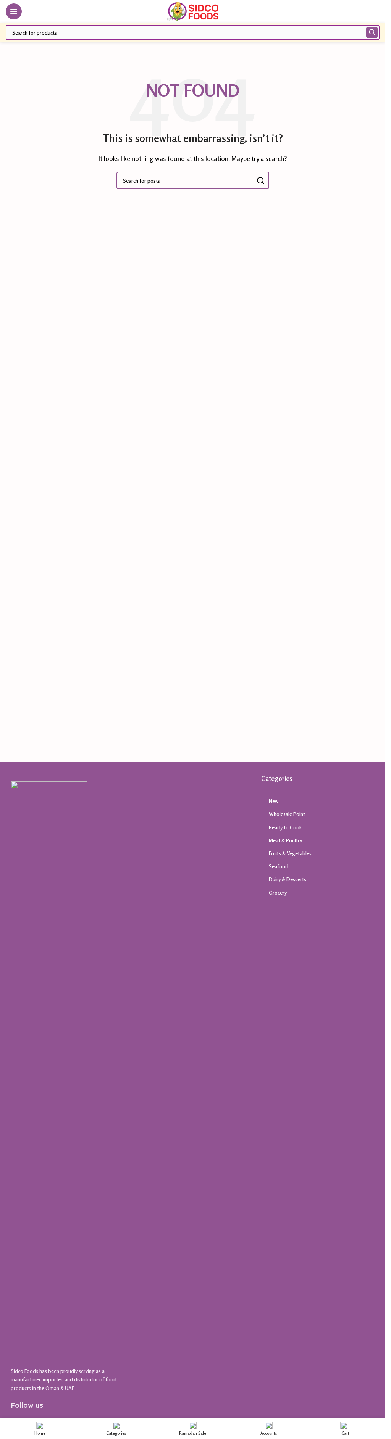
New (273, 801)
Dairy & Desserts (287, 879)
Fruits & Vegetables (290, 853)
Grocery (278, 892)
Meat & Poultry (285, 840)
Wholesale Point (287, 814)
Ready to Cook (285, 827)
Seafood (278, 866)
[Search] (372, 32)
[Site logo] (192, 10)
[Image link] (49, 1066)
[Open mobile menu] (14, 11)
